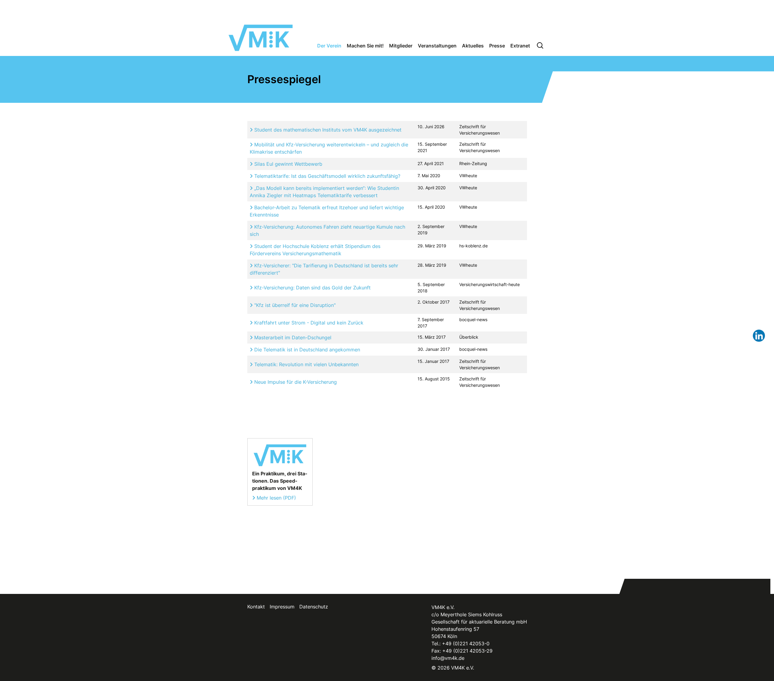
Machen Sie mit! (365, 46)
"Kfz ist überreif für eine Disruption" (294, 305)
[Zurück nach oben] (758, 663)
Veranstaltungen (437, 46)
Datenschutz (313, 607)
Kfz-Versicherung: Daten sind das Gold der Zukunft (312, 288)
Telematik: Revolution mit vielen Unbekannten (306, 364)
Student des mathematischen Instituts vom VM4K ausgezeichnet (327, 130)
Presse (497, 46)
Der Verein (329, 46)
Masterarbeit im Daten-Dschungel (292, 337)
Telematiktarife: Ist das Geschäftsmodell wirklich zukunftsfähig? (326, 176)
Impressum (282, 607)
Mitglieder (400, 46)
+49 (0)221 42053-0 (465, 643)
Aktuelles (473, 46)
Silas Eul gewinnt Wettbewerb (287, 164)
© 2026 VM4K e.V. (452, 668)
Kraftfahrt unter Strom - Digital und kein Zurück (308, 323)
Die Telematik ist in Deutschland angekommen (306, 350)
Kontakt (256, 607)
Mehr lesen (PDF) (276, 498)
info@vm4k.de (447, 658)
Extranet (520, 46)
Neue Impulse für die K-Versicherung (295, 382)
